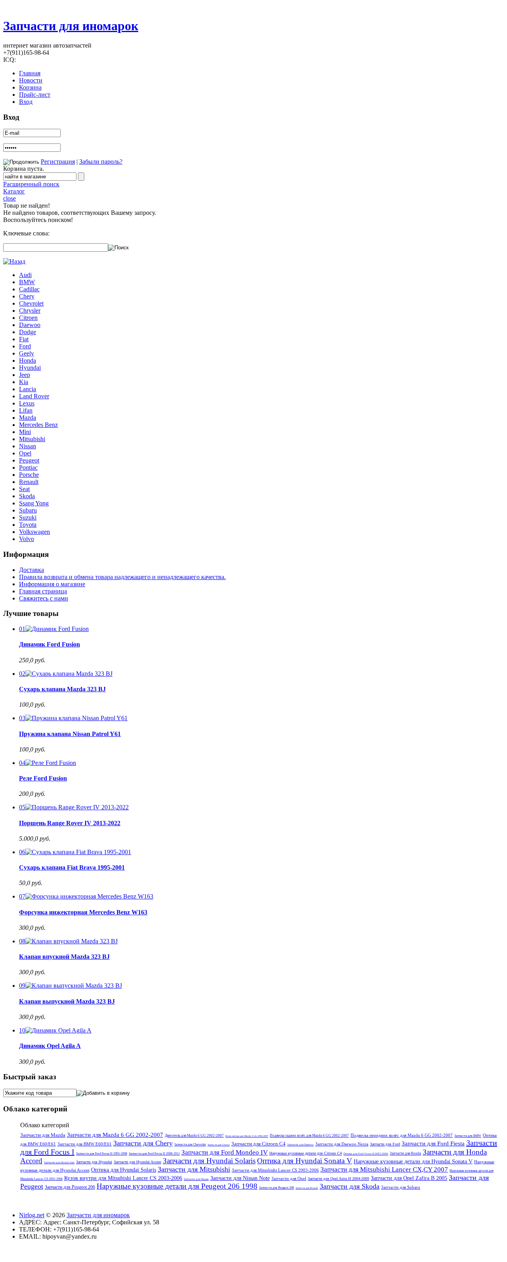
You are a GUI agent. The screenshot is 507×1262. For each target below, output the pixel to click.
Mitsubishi (32, 439)
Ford (25, 346)
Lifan (25, 410)
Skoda (27, 496)
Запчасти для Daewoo (300, 1144)
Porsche (29, 474)
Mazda (27, 417)
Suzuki (27, 517)
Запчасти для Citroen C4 (258, 1144)
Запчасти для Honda (405, 1153)
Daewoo (29, 324)
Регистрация (58, 161)
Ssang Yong (34, 503)
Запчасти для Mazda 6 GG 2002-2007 (115, 1135)
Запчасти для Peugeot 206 (70, 1187)
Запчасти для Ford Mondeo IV (224, 1152)
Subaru (28, 510)
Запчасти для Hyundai (94, 1162)
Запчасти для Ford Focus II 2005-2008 (101, 1153)
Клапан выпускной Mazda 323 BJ (67, 1001)
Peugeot (29, 460)
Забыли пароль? (100, 161)
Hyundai (30, 367)
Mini (25, 431)
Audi (25, 275)
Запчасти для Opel (288, 1178)
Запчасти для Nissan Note (240, 1178)
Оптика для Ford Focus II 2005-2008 (365, 1153)
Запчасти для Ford (385, 1144)
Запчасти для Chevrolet (190, 1144)
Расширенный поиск (31, 184)
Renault (28, 481)
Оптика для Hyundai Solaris (123, 1170)
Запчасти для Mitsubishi (194, 1169)
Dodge (27, 332)
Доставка (31, 569)
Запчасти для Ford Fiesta (433, 1143)
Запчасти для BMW (467, 1136)
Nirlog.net (31, 1215)
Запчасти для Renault (306, 1188)
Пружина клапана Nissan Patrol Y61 (70, 733)
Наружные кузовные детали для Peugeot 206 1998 (177, 1186)
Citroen (28, 317)
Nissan (27, 446)
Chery (26, 296)
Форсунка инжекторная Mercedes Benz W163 (83, 912)
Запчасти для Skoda (349, 1186)
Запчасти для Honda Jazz (59, 1162)
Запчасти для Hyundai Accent (137, 1162)
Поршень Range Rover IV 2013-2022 (69, 823)
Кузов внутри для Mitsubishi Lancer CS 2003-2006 (123, 1178)
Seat (24, 489)
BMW (27, 282)
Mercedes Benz (38, 424)
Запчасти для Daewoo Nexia (341, 1144)
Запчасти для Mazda (42, 1135)
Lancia (27, 389)
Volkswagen (34, 531)
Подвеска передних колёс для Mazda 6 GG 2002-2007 (402, 1135)
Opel (25, 453)
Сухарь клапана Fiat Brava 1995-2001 (72, 867)
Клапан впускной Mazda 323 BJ (64, 956)
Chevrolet (31, 303)
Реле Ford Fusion (43, 778)
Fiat (24, 339)
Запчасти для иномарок (70, 26)
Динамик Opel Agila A (50, 1045)
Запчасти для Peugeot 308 (276, 1187)
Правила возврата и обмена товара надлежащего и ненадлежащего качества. (122, 577)
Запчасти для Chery (143, 1143)
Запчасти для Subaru (400, 1187)
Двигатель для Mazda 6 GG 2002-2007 (194, 1136)
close (9, 198)
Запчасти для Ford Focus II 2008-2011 (154, 1153)
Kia (23, 382)
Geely (26, 353)
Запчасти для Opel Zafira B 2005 (409, 1178)
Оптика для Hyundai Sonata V (304, 1161)
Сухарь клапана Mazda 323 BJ (62, 689)
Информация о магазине (52, 584)
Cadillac (29, 289)
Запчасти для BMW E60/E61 (84, 1144)
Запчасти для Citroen (219, 1144)
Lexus (26, 403)
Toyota (27, 524)
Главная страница (43, 591)
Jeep (24, 374)
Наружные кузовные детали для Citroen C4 (305, 1153)
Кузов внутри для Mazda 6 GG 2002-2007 (246, 1136)
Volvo (26, 538)
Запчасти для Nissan (196, 1179)
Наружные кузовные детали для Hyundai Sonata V (413, 1161)
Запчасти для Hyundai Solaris (209, 1161)
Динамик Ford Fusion (49, 644)
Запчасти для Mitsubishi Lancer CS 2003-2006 (275, 1170)
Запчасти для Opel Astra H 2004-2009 (338, 1178)
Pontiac (28, 467)
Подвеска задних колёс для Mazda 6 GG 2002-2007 (309, 1136)
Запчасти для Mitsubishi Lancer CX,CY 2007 (384, 1169)
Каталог (14, 191)
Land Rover (34, 396)
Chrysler (29, 310)
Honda (27, 360)
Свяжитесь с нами (43, 598)
